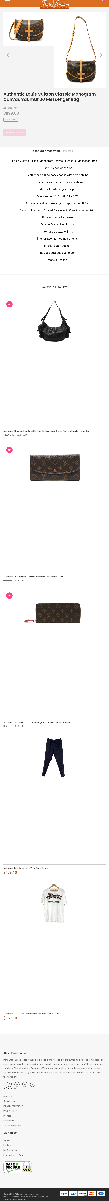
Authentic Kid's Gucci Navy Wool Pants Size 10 (25, 868)
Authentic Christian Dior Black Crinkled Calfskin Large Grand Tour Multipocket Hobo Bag (46, 431)
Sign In (6, 1140)
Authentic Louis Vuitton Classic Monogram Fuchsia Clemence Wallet (37, 722)
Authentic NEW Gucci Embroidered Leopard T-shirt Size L (31, 1013)
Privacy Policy (10, 1111)
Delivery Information (13, 1106)
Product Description (46, 151)
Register (7, 1145)
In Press (7, 1116)
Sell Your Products (12, 1126)
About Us (7, 1096)
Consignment (9, 1101)
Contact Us (8, 1121)
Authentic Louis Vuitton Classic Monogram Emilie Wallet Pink (33, 576)
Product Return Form (13, 1155)
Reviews (68, 151)
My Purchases (10, 1150)
